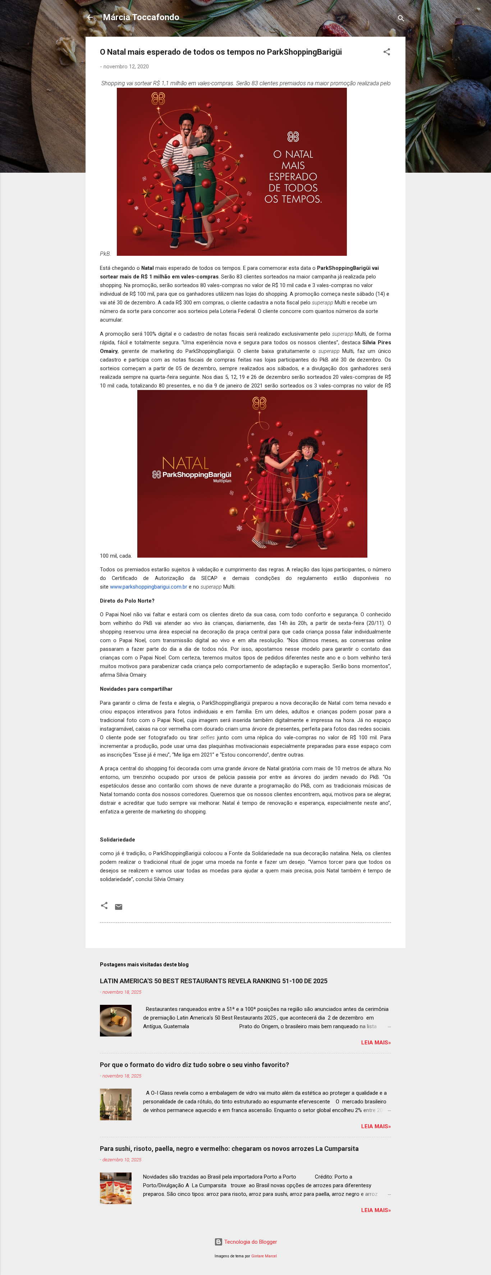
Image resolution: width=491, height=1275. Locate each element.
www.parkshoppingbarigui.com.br (148, 587)
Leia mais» (376, 1042)
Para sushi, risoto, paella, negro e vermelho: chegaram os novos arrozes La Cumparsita (229, 1148)
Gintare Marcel (264, 1256)
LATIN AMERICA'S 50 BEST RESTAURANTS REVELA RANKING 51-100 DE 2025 (213, 981)
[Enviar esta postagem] (118, 909)
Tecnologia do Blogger (250, 1242)
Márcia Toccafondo (141, 17)
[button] (386, 53)
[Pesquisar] (401, 20)
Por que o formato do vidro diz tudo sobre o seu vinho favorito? (194, 1064)
